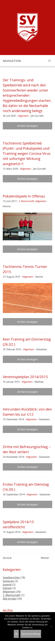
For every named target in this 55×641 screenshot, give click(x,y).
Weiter (45, 558)
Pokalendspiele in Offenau (24, 196)
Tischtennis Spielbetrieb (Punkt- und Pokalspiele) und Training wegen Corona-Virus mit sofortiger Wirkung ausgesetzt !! (26, 153)
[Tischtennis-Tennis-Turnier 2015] (27, 298)
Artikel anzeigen (27, 125)
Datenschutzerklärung (31, 634)
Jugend (7, 584)
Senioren (8, 581)
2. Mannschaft (26, 201)
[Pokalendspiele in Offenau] (27, 226)
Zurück (7, 558)
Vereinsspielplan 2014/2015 (25, 376)
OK (16, 634)
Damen (7, 588)
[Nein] (51, 626)
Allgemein (23, 115)
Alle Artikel (9, 598)
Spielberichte (11, 577)
